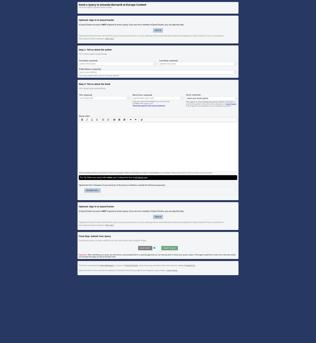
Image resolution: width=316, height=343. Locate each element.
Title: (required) (85, 95)
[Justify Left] (114, 119)
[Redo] (135, 119)
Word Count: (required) (142, 95)
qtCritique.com (141, 177)
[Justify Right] (124, 119)
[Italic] (87, 119)
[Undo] (130, 119)
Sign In (158, 30)
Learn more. (172, 270)
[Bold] (82, 119)
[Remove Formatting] (141, 119)
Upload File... (92, 190)
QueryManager (107, 265)
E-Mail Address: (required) (90, 69)
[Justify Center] (119, 119)
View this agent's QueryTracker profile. (95, 7)
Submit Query (169, 248)
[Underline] (91, 119)
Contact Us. (190, 265)
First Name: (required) (88, 61)
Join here (109, 39)
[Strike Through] (96, 119)
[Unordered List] (103, 119)
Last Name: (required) (168, 61)
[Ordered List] (108, 119)
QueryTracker (231, 104)
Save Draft (145, 248)
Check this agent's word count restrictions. (149, 105)
